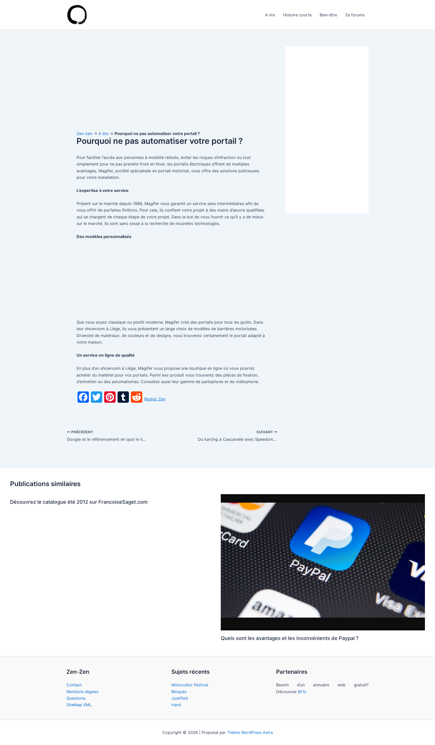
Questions (75, 698)
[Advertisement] (172, 83)
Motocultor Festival (189, 684)
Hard (176, 704)
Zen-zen (84, 133)
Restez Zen (154, 398)
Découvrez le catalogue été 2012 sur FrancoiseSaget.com (79, 502)
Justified (179, 698)
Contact (74, 684)
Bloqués (179, 691)
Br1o (302, 691)
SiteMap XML (79, 704)
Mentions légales (82, 691)
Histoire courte (297, 14)
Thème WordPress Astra (250, 732)
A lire (270, 14)
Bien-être (328, 14)
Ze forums (355, 14)
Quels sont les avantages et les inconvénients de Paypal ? (290, 638)
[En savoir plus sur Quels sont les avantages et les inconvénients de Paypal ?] (323, 561)
